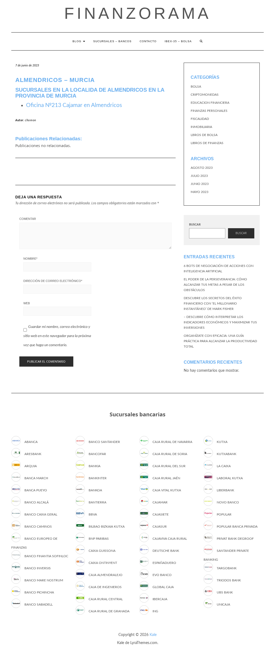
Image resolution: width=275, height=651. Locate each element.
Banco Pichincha (39, 592)
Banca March (36, 478)
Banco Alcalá (36, 502)
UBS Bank (225, 592)
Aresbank (32, 454)
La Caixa (224, 466)
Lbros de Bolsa (204, 135)
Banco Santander (104, 441)
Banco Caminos (38, 526)
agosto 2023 (202, 167)
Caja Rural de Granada (109, 611)
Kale (153, 635)
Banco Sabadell (38, 604)
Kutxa (222, 441)
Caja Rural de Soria (170, 454)
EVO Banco (162, 575)
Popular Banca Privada (237, 526)
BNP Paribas (99, 538)
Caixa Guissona (102, 550)
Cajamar (160, 502)
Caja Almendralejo (105, 575)
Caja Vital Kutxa (167, 490)
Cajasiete (161, 514)
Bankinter (98, 478)
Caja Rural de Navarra (172, 441)
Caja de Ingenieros (105, 587)
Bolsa (196, 86)
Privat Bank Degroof (235, 538)
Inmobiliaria (201, 126)
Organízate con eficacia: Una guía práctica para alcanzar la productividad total (220, 341)
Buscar (195, 224)
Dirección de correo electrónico (52, 280)
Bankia (94, 466)
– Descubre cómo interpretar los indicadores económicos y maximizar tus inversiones (220, 322)
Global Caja (163, 587)
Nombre (30, 258)
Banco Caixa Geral (40, 514)
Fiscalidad (200, 118)
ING (155, 611)
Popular (224, 514)
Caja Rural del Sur (169, 466)
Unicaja (223, 604)
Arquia (30, 466)
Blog (77, 41)
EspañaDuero (164, 562)
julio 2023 (199, 175)
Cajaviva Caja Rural (170, 538)
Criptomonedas (205, 94)
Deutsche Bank (166, 550)
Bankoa (95, 490)
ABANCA (31, 441)
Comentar (27, 218)
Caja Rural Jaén (166, 478)
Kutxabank (226, 454)
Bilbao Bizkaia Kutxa (107, 526)
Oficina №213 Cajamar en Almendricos (74, 105)
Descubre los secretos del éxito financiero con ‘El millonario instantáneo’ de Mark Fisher (213, 303)
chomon (30, 120)
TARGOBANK (227, 568)
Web (26, 303)
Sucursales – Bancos (112, 41)
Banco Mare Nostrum (43, 580)
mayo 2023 (199, 192)
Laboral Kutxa (230, 478)
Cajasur (160, 526)
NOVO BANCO (228, 502)
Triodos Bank (229, 580)
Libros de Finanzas (207, 143)
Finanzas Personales (209, 110)
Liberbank (225, 490)
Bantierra (97, 502)
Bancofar (97, 454)
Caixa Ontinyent (103, 562)
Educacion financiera (210, 102)
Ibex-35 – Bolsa (178, 41)
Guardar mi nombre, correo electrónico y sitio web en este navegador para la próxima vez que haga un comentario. (57, 336)
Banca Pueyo (35, 490)
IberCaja (160, 599)
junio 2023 (200, 183)
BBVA (93, 514)
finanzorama (137, 13)
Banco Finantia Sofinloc (46, 556)
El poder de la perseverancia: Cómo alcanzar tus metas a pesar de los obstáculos (215, 285)
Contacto (148, 41)
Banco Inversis (37, 568)
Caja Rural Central (106, 599)
